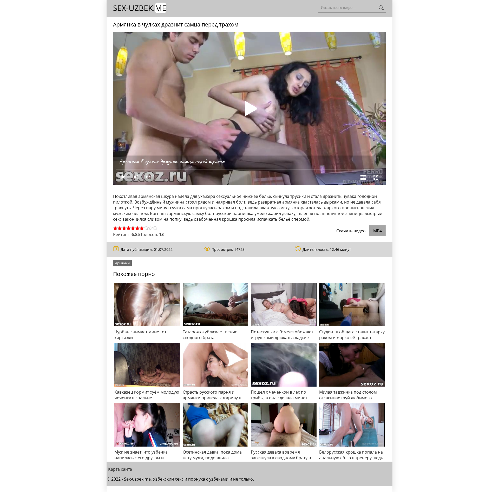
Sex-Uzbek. (139, 8)
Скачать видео (358, 231)
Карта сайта (120, 469)
